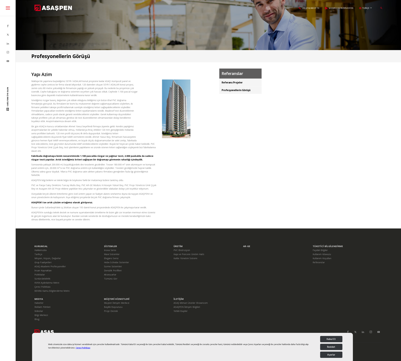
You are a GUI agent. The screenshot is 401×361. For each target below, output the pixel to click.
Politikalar (39, 274)
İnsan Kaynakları (43, 270)
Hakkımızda (40, 250)
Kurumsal (41, 246)
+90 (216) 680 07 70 (310, 8)
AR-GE (246, 246)
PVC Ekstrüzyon (182, 250)
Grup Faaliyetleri (43, 262)
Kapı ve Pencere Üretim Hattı (189, 254)
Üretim (178, 246)
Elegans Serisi (111, 258)
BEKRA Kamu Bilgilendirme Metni (52, 290)
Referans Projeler (232, 82)
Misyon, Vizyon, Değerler (47, 258)
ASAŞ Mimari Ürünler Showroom (191, 302)
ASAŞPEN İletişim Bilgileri (187, 306)
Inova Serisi (110, 250)
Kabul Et (331, 339)
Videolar (38, 311)
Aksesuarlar (110, 274)
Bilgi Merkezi (41, 315)
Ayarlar (331, 355)
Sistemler (110, 246)
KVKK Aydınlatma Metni (46, 282)
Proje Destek (111, 311)
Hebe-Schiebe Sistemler (116, 262)
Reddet (331, 347)
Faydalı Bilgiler (320, 250)
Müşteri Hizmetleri (116, 298)
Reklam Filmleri (42, 306)
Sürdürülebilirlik (42, 278)
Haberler (38, 302)
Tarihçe (38, 254)
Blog (36, 319)
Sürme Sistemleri (113, 266)
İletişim (179, 298)
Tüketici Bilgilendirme (328, 246)
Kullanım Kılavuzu (322, 254)
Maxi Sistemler (112, 254)
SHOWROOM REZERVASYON (340, 8)
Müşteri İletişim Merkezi (116, 302)
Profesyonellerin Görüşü (236, 90)
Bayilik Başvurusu (113, 306)
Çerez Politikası (83, 348)
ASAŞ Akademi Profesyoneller (50, 266)
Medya (38, 298)
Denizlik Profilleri (113, 270)
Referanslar (319, 262)
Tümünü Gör (110, 278)
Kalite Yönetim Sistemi (185, 258)
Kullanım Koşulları (322, 258)
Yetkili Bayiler (181, 311)
